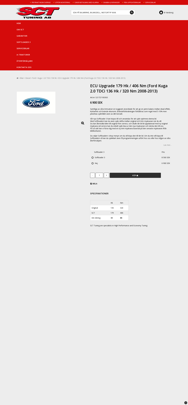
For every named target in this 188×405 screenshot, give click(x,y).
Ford (34, 78)
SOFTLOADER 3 (23, 42)
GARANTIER (22, 36)
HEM (19, 23)
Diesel (27, 78)
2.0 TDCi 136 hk (50, 78)
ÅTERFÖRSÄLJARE (25, 61)
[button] (166, 12)
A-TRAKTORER (23, 54)
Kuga (40, 78)
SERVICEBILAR (23, 48)
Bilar (22, 78)
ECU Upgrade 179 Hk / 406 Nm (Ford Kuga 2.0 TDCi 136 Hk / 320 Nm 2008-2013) (91, 78)
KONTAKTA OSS (24, 67)
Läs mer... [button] (167, 145)
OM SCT (20, 29)
